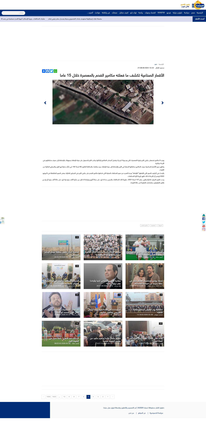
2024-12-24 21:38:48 (146, 68)
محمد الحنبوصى (73, 306)
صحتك (114, 13)
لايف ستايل (123, 13)
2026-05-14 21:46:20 (138, 306)
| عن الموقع (144, 433)
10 (64, 417)
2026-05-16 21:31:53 (146, 277)
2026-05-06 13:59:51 (146, 363)
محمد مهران (158, 335)
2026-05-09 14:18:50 (145, 335)
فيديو (169, 13)
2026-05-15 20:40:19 (62, 277)
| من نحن (133, 433)
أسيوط (160, 245)
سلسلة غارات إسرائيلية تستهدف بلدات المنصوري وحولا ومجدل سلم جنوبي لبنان (110, 19)
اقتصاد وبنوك (150, 13)
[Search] (2, 11)
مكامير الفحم (144, 245)
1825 (54, 417)
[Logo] (184, 5)
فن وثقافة (106, 13)
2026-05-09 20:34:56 (58, 306)
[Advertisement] (40, 5)
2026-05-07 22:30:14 (62, 335)
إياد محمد (117, 306)
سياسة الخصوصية (157, 433)
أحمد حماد (159, 277)
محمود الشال (159, 68)
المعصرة (153, 245)
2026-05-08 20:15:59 (104, 335)
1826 (48, 417)
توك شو (133, 13)
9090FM (161, 13)
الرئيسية (200, 13)
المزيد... (90, 13)
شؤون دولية (177, 13)
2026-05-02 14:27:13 (104, 363)
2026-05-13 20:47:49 (105, 306)
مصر (193, 13)
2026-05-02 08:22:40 (62, 363)
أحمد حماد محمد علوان (155, 306)
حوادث (97, 13)
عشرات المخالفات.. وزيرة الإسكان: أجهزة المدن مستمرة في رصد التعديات (56, 19)
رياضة (141, 13)
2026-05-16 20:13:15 (104, 277)
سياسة (186, 13)
